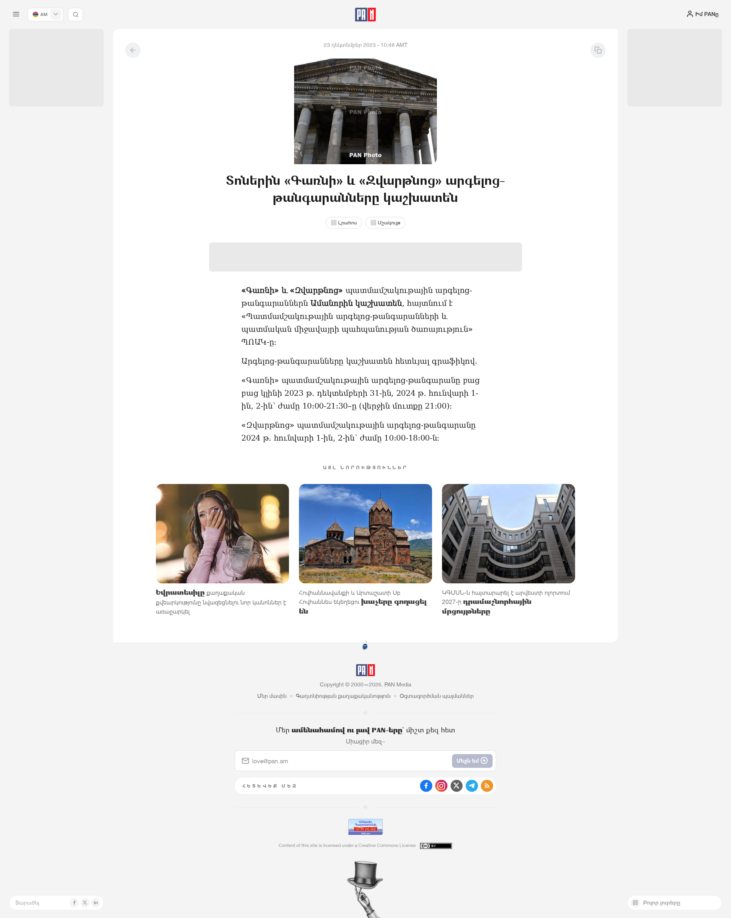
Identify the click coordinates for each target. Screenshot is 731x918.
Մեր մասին (272, 696)
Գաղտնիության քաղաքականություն (343, 696)
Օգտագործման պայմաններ (437, 696)
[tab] (459, 249)
